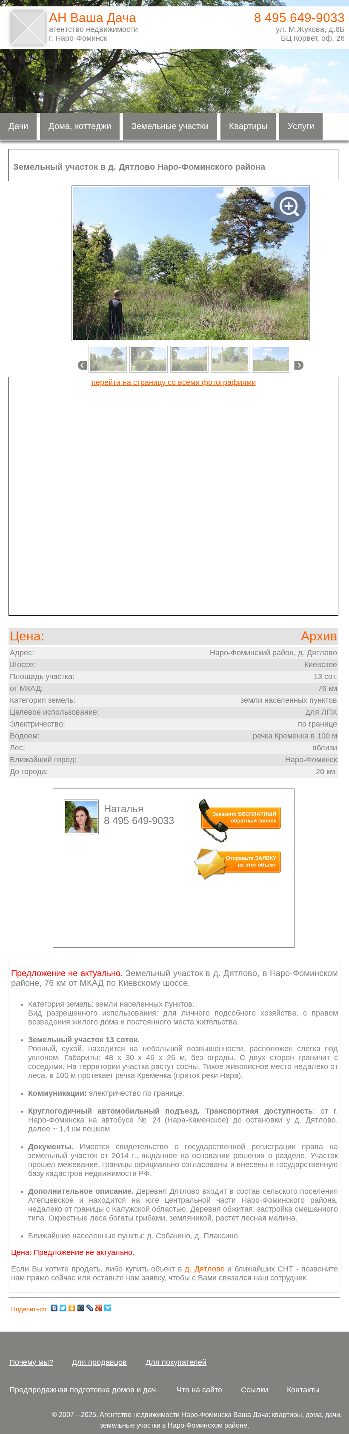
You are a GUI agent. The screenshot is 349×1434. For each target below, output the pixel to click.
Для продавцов (99, 1362)
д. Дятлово (205, 1269)
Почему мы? (31, 1362)
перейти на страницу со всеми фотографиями (174, 382)
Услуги (301, 126)
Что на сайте (199, 1390)
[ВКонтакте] (54, 1307)
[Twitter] (63, 1307)
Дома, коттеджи (80, 126)
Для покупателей (176, 1362)
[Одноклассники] (72, 1307)
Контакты (303, 1390)
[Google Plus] (98, 1307)
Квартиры (248, 126)
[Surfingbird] (107, 1307)
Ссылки (254, 1390)
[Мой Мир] (81, 1307)
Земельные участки (170, 126)
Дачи (18, 126)
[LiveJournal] (90, 1307)
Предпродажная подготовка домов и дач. (83, 1390)
